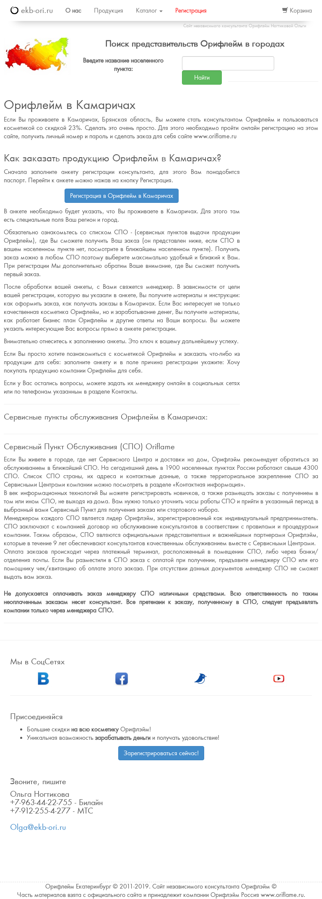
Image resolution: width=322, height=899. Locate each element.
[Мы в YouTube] (278, 677)
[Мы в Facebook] (121, 677)
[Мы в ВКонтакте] (43, 677)
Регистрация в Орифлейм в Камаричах (121, 195)
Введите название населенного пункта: (123, 65)
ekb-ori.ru (35, 10)
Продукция (108, 10)
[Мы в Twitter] (200, 677)
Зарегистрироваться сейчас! (161, 753)
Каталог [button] (147, 10)
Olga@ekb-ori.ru (38, 827)
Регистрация (191, 10)
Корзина (300, 10)
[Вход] (266, 10)
